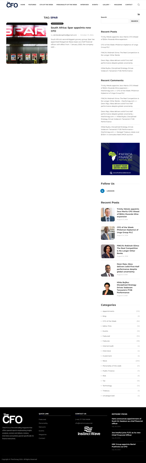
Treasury (121, 391)
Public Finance (121, 371)
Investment (121, 356)
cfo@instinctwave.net (84, 423)
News (121, 361)
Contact (128, 4)
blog (121, 316)
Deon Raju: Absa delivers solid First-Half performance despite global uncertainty (128, 268)
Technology (121, 386)
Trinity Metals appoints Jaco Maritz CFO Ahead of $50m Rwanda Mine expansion (128, 213)
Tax (121, 381)
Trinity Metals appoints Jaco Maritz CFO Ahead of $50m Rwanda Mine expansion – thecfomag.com (119, 88)
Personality (43, 423)
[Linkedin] (139, 14)
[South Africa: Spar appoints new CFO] (26, 43)
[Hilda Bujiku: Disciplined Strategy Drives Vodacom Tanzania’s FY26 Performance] (108, 288)
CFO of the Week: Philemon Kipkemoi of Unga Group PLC (127, 230)
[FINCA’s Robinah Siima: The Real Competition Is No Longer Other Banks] (108, 251)
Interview (84, 4)
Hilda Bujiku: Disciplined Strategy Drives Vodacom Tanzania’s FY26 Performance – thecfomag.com (117, 129)
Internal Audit (121, 346)
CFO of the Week (46, 4)
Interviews (121, 351)
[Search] (138, 4)
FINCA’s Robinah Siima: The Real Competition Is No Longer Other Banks (128, 249)
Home (23, 4)
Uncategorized (121, 396)
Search (134, 21)
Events (121, 331)
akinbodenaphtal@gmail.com (65, 35)
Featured (32, 4)
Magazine (118, 4)
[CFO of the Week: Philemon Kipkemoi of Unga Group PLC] (108, 233)
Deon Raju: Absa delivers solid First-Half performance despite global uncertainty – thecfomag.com (117, 114)
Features (121, 341)
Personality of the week (66, 4)
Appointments (121, 311)
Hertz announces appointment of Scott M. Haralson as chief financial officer (127, 421)
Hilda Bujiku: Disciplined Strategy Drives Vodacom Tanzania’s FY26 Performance (118, 119)
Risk (121, 376)
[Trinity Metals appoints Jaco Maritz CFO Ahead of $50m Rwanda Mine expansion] (108, 214)
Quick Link (44, 414)
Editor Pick (121, 326)
